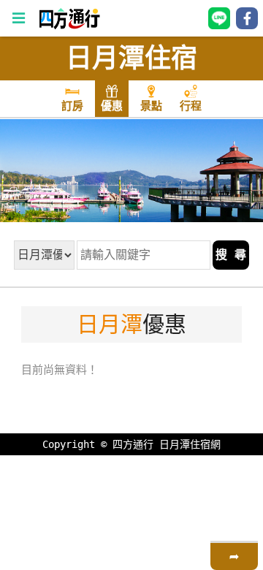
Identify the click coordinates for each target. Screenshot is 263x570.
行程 (191, 106)
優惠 (112, 106)
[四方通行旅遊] (69, 25)
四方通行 (133, 444)
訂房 (72, 106)
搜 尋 (231, 255)
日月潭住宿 (131, 58)
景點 (151, 106)
